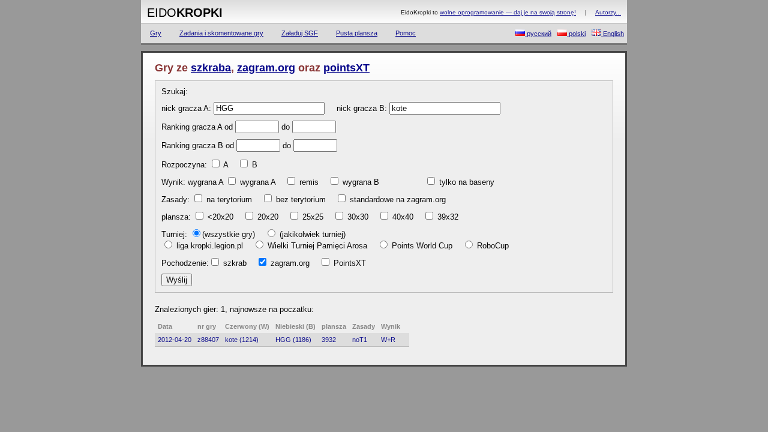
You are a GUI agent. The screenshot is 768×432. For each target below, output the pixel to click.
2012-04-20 (174, 339)
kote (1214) (242, 339)
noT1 (359, 339)
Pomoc (405, 33)
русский (538, 33)
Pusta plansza (356, 33)
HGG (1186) (293, 339)
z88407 (208, 339)
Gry (155, 33)
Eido (185, 12)
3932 (329, 339)
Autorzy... (608, 12)
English (612, 33)
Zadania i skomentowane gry (221, 33)
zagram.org (266, 68)
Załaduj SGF (299, 33)
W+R (388, 339)
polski (576, 33)
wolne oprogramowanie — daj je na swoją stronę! (508, 12)
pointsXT (346, 68)
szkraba (211, 68)
